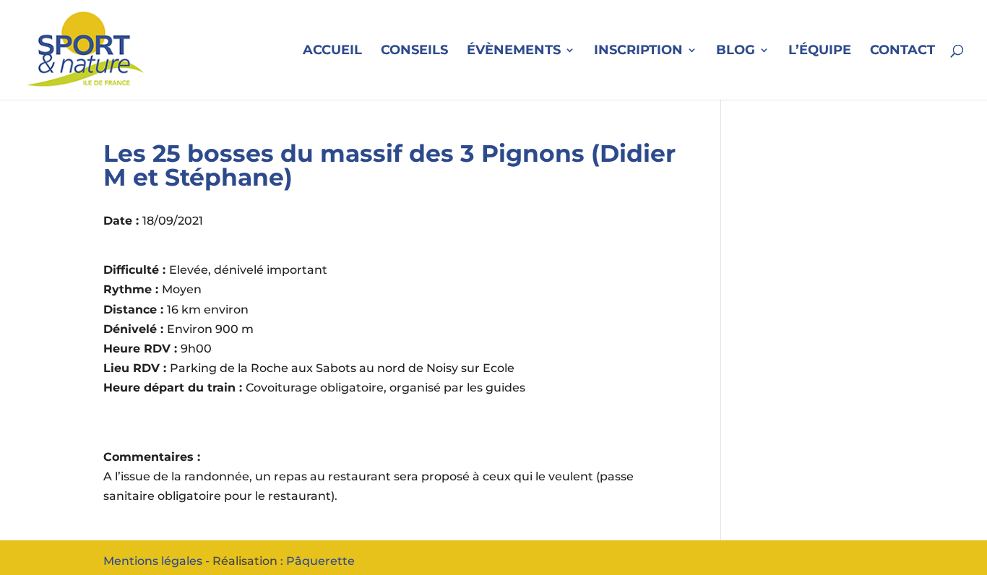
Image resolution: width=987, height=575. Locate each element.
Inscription (638, 51)
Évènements (514, 51)
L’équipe (819, 51)
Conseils (414, 51)
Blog (735, 51)
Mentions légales (152, 561)
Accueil (332, 51)
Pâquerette (320, 561)
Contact (902, 51)
